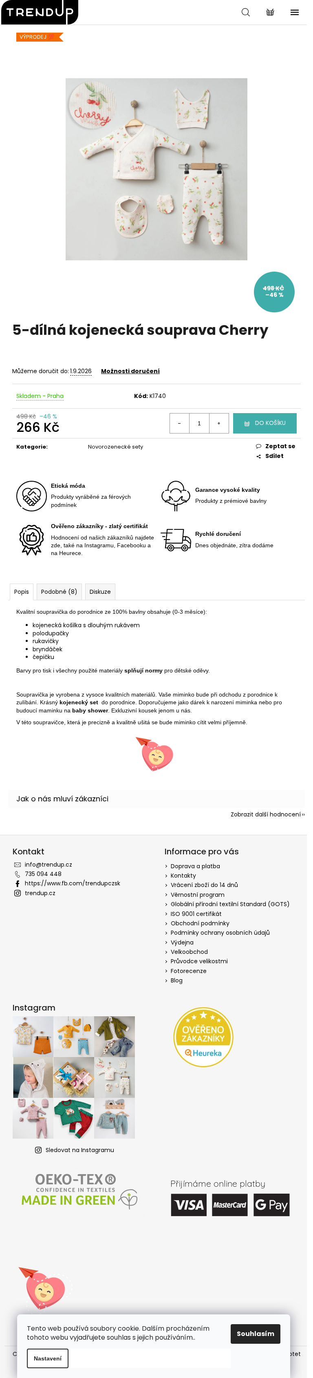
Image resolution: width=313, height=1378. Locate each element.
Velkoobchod (189, 952)
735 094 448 (43, 874)
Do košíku (270, 423)
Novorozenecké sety (115, 447)
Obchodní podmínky (200, 923)
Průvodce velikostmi (199, 961)
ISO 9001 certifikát (196, 914)
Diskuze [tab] (100, 592)
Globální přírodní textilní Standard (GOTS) (230, 904)
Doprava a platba (195, 866)
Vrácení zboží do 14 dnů (204, 885)
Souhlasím (255, 1333)
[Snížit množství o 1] (180, 423)
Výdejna (182, 942)
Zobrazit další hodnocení (266, 814)
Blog (177, 980)
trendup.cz (40, 893)
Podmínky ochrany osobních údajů (220, 933)
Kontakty (183, 875)
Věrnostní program (198, 895)
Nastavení (48, 1358)
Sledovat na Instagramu (80, 1150)
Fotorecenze (189, 971)
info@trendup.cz (48, 864)
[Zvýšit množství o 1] (219, 423)
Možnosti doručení (130, 371)
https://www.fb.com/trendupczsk (72, 883)
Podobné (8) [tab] (59, 592)
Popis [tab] (21, 592)
